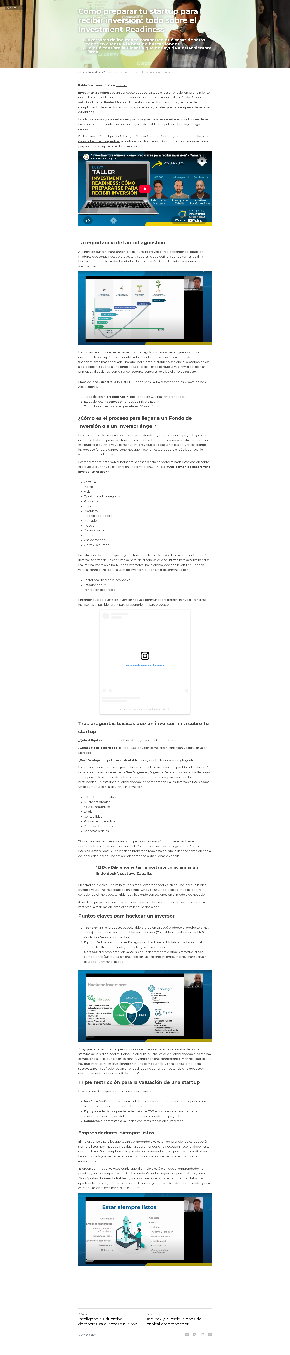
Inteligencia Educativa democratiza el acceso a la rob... (109, 1321)
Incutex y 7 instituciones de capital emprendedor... (174, 1321)
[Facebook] (187, 1334)
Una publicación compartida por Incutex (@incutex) (145, 709)
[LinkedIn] (202, 1334)
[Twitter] (194, 1334)
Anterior (85, 1314)
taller (197, 136)
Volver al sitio (17, 7)
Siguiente (152, 1314)
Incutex (121, 85)
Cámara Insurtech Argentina (99, 141)
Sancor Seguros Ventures (154, 136)
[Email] (210, 1334)
